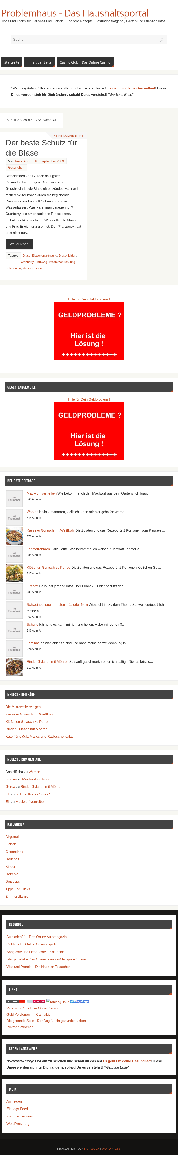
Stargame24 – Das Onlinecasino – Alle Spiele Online (46, 959)
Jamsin (11, 779)
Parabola (91, 1148)
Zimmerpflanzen (18, 896)
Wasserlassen (32, 268)
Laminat (33, 643)
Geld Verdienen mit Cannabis (28, 1014)
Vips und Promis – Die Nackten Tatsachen (38, 967)
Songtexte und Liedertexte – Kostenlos (35, 952)
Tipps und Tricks (18, 889)
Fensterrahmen (38, 549)
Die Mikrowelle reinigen (23, 707)
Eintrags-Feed (17, 1109)
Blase (26, 255)
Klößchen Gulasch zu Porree (48, 567)
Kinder (10, 866)
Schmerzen (13, 268)
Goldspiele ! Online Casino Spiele (31, 944)
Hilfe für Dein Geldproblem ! (89, 299)
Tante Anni (22, 161)
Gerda (10, 786)
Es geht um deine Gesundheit (131, 88)
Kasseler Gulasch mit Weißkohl (50, 530)
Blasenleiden (67, 255)
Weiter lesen (19, 244)
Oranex (32, 586)
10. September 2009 (49, 161)
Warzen (32, 512)
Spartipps (13, 881)
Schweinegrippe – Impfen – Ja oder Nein (57, 604)
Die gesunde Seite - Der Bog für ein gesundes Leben (46, 1021)
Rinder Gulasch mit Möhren (47, 662)
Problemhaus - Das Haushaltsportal (75, 13)
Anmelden (14, 1101)
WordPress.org (17, 1124)
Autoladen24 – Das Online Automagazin (36, 937)
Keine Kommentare (68, 135)
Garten (11, 844)
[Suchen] (161, 40)
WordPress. (111, 1148)
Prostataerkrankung (62, 262)
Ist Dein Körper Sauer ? (33, 794)
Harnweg (41, 262)
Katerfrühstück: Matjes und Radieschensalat (39, 736)
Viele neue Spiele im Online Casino (32, 1008)
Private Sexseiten (19, 1027)
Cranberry (27, 262)
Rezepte (12, 874)
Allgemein (13, 837)
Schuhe (32, 624)
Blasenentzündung (44, 255)
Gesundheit (16, 167)
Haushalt (12, 859)
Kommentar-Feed (19, 1116)
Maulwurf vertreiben (42, 493)
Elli (8, 794)
